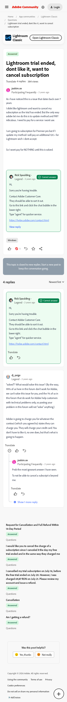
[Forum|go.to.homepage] (25, 7)
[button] (6, 8)
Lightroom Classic (49, 16)
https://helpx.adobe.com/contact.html (29, 220)
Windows (12, 240)
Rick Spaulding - (23, 175)
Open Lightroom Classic (46, 37)
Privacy (48, 679)
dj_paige (16, 375)
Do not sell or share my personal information (28, 691)
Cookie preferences (16, 685)
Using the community (17, 679)
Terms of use (36, 679)
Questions (12, 19)
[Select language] (43, 7)
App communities (27, 16)
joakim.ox (17, 88)
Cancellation (13, 599)
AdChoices (15, 697)
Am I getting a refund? (18, 617)
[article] (33, 328)
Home (10, 16)
